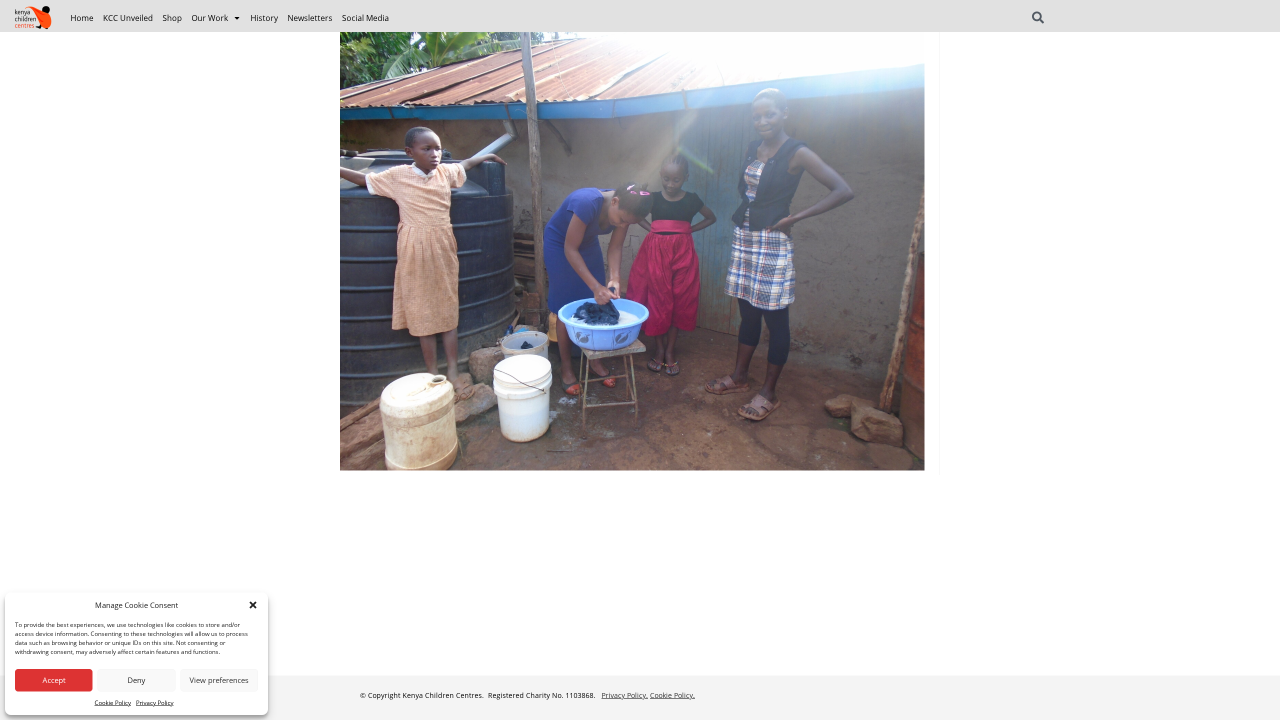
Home (82, 18)
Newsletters (310, 18)
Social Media (365, 18)
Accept (54, 680)
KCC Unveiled (128, 18)
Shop (172, 18)
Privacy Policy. (625, 695)
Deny (137, 680)
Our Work (210, 18)
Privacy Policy (155, 702)
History (264, 18)
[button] (253, 605)
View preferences (219, 680)
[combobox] (1063, 18)
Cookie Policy (112, 702)
